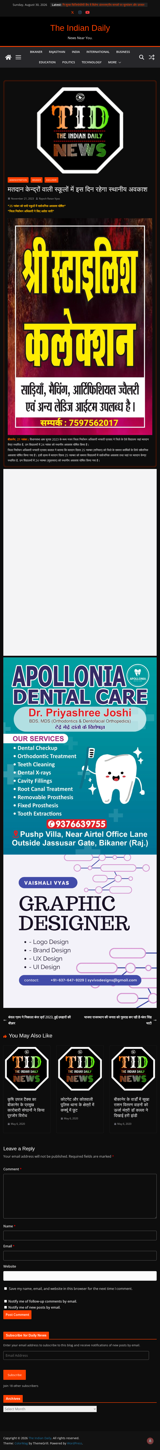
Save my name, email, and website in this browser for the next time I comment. (70, 1288)
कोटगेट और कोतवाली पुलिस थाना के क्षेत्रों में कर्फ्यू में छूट (77, 1104)
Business (123, 52)
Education (47, 62)
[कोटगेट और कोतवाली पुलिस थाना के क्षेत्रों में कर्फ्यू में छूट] (79, 1048)
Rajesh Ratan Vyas (49, 198)
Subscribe (15, 1375)
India (76, 52)
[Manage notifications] (150, 1441)
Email (9, 1246)
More (112, 62)
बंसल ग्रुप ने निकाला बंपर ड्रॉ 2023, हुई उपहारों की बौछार (39, 1020)
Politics (68, 62)
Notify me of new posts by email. (34, 1307)
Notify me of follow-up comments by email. (42, 1301)
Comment (12, 1169)
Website (9, 1266)
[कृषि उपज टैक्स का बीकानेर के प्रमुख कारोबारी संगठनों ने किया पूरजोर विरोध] (26, 1048)
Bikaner (36, 52)
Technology (91, 62)
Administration (18, 179)
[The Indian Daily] (8, 57)
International (98, 52)
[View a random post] (152, 57)
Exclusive (51, 179)
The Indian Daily (80, 27)
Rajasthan (57, 52)
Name (9, 1226)
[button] (119, 62)
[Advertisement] (80, 562)
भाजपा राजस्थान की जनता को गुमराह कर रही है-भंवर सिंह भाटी (118, 1020)
